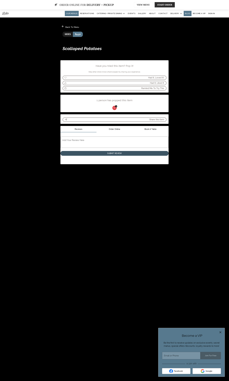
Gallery (142, 13)
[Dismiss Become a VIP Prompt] (220, 332)
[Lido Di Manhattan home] (14, 13)
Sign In (211, 13)
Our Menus (71, 13)
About (152, 13)
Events (131, 13)
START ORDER (164, 4)
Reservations (87, 13)
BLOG (187, 13)
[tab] (78, 129)
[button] (111, 13)
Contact (163, 13)
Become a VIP (199, 13)
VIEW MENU (143, 4)
